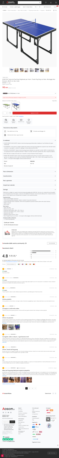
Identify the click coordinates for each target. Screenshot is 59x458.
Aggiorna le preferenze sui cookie (23, 429)
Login (33, 409)
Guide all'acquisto (35, 418)
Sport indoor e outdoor (22, 10)
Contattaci (20, 411)
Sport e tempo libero (27, 6)
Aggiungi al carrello (34, 113)
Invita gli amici (35, 414)
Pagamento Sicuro (36, 442)
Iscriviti (12, 421)
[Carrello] (56, 2)
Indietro (4, 10)
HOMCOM (32, 161)
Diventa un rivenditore (22, 413)
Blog (33, 419)
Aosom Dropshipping (22, 416)
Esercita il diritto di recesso (36, 412)
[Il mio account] (51, 2)
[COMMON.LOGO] (10, 2)
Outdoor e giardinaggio (15, 6)
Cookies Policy (21, 427)
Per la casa (4, 6)
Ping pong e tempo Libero (34, 10)
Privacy (19, 423)
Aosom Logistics (21, 414)
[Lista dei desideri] (45, 2)
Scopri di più (48, 393)
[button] (29, 140)
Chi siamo (20, 409)
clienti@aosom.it (11, 449)
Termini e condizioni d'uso (23, 425)
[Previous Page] (23, 388)
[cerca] (39, 2)
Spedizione (20, 420)
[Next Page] (35, 388)
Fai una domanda (52, 243)
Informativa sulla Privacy (9, 429)
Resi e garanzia (21, 422)
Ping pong (42, 10)
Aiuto (19, 433)
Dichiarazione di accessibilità (21, 432)
